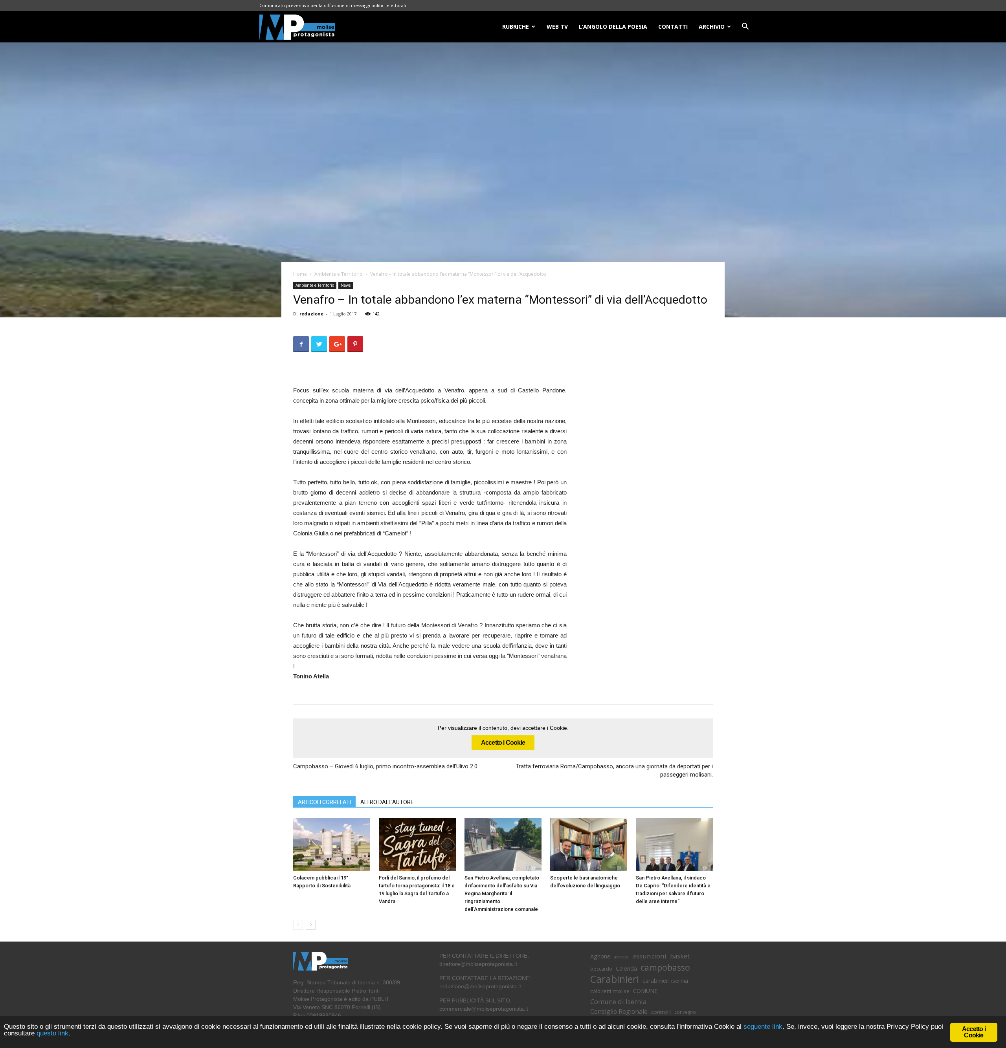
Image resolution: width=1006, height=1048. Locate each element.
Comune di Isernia (618, 1001)
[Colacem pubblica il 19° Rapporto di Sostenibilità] (331, 844)
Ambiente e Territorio (338, 274)
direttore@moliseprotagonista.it (478, 964)
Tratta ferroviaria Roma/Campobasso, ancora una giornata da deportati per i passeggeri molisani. (614, 770)
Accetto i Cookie (503, 742)
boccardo (601, 969)
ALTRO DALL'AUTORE (387, 802)
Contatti (673, 26)
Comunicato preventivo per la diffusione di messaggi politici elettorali (332, 5)
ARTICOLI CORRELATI (324, 802)
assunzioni (649, 956)
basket (680, 956)
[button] (745, 27)
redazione (311, 314)
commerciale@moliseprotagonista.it (483, 1009)
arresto (621, 957)
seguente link (762, 1026)
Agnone (600, 956)
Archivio (712, 26)
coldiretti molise (610, 991)
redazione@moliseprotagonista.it (480, 986)
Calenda (626, 968)
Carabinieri (614, 979)
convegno (685, 1012)
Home (300, 274)
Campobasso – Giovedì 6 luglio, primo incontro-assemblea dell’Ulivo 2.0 (385, 766)
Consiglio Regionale (619, 1012)
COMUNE (645, 991)
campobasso (665, 967)
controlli (661, 1011)
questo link (51, 1033)
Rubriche (515, 26)
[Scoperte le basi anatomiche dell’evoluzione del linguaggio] (588, 844)
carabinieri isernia (665, 980)
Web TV (557, 26)
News (346, 285)
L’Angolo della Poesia (613, 26)
